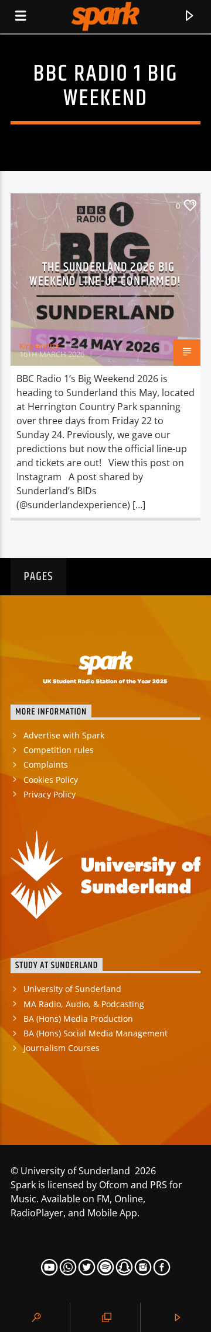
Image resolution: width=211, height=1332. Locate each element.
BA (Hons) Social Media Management (95, 1033)
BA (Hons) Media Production (78, 1018)
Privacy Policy (49, 794)
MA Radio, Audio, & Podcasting (83, 1004)
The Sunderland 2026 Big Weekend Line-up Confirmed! (105, 274)
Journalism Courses (61, 1047)
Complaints (45, 764)
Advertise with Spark (63, 735)
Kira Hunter (39, 346)
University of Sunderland (72, 988)
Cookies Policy (50, 779)
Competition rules (58, 749)
